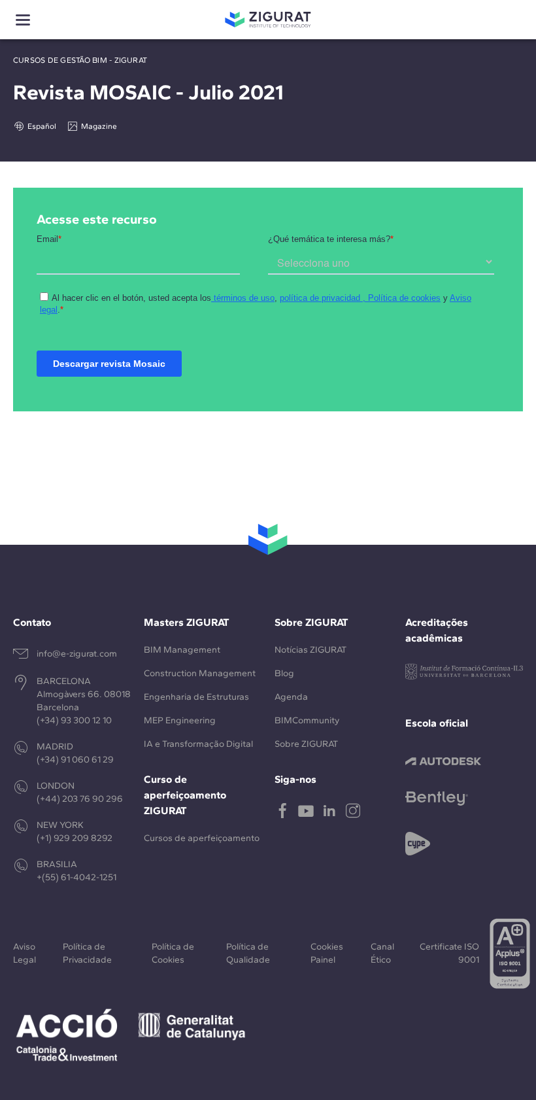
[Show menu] (23, 20)
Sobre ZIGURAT (306, 743)
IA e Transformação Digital (198, 743)
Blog (284, 673)
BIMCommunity (307, 720)
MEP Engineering (180, 720)
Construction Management (200, 673)
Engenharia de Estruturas (196, 696)
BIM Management (182, 649)
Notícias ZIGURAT (310, 649)
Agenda (291, 696)
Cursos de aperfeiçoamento (202, 838)
